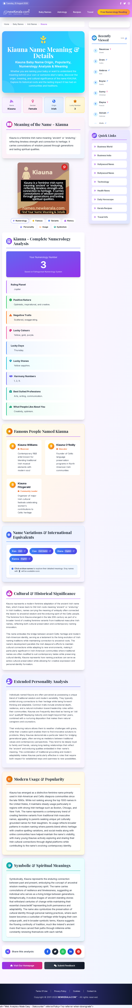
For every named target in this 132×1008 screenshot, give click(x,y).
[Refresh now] (126, 38)
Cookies (76, 991)
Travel (90, 12)
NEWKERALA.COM (67, 997)
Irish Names (32, 24)
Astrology (62, 12)
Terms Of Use (41, 991)
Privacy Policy (60, 991)
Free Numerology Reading (114, 12)
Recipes (77, 12)
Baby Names (45, 12)
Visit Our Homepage (24, 965)
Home (6, 24)
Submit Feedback (66, 965)
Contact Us (91, 991)
